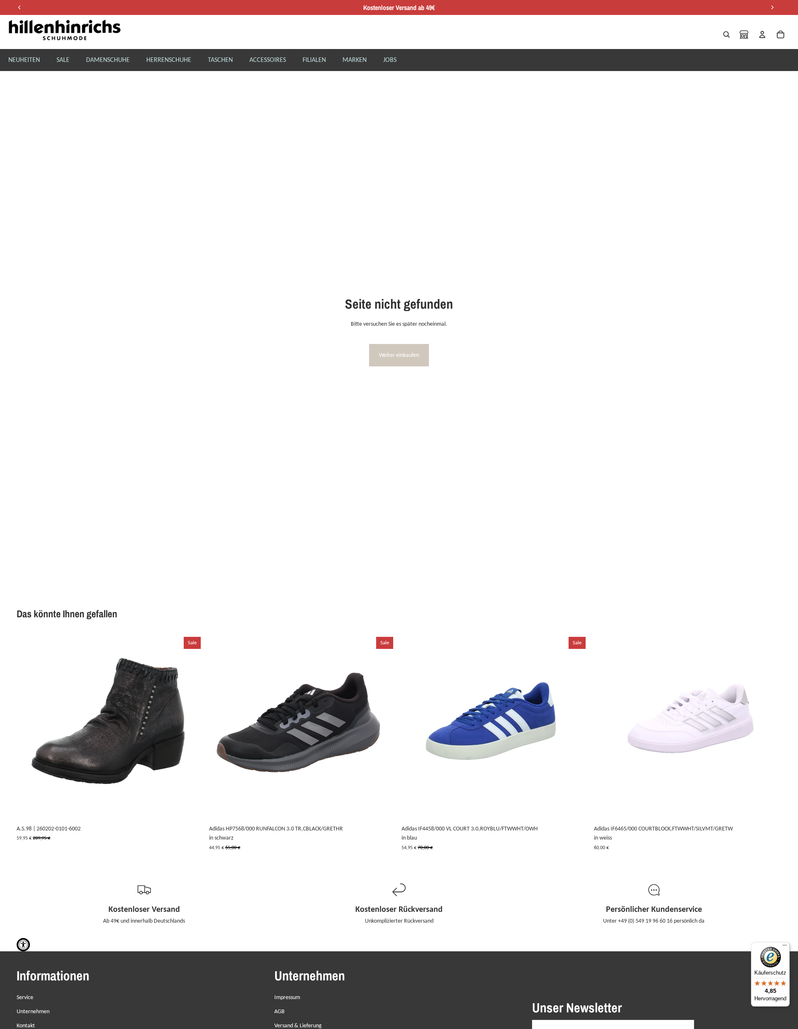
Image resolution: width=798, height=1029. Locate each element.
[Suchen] (726, 34)
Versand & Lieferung (298, 1025)
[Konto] (762, 34)
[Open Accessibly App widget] (23, 944)
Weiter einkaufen (399, 355)
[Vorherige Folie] (29, 727)
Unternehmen (33, 1011)
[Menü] (785, 947)
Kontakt (26, 1025)
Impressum (287, 997)
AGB (279, 1011)
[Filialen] (744, 34)
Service (25, 997)
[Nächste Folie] (191, 727)
